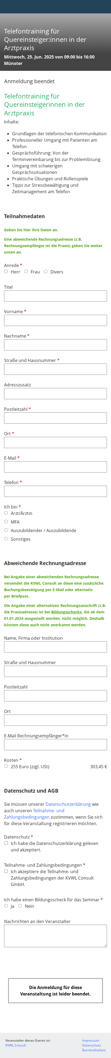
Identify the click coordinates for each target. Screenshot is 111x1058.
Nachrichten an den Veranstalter (37, 921)
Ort (8, 434)
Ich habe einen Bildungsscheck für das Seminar (53, 900)
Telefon (12, 482)
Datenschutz (18, 837)
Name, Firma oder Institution (33, 638)
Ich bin (12, 507)
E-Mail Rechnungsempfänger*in (36, 736)
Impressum (90, 1040)
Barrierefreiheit (94, 1050)
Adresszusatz (17, 385)
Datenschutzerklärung (69, 804)
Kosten (12, 760)
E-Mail (11, 458)
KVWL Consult (15, 1045)
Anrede (12, 265)
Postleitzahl (17, 409)
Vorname (14, 311)
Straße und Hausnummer (31, 360)
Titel (8, 287)
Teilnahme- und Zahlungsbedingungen (44, 865)
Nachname (16, 336)
